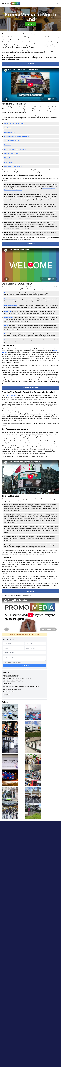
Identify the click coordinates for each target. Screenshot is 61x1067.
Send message (24, 666)
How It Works (7, 684)
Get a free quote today (30, 388)
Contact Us (30, 64)
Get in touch (30, 24)
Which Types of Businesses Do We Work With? (17, 678)
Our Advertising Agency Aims (12, 689)
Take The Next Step (9, 692)
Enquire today (30, 244)
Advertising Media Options (11, 675)
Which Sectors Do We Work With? (13, 681)
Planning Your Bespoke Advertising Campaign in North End (21, 686)
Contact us (30, 591)
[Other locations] (53, 3)
